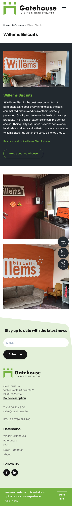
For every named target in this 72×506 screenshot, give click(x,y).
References (18, 25)
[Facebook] (6, 472)
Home (6, 25)
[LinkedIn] (14, 472)
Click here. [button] (11, 500)
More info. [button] (62, 497)
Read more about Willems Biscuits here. (26, 141)
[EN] (30, 8)
